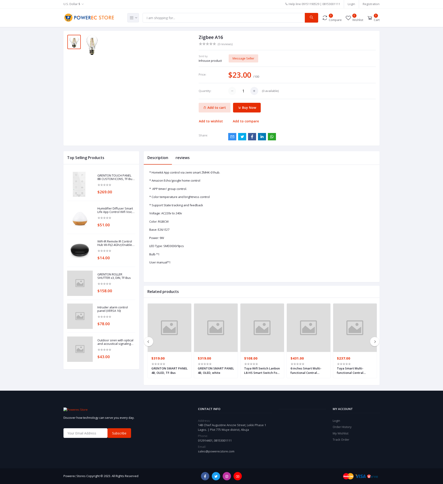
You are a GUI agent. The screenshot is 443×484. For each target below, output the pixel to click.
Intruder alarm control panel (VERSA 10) (112, 309)
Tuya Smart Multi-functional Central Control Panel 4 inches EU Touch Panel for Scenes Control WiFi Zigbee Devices (353, 370)
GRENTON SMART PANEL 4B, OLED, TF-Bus (169, 370)
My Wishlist (340, 433)
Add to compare (246, 121)
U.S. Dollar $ (71, 4)
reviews (183, 157)
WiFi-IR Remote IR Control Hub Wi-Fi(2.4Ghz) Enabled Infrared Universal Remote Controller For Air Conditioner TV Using (116, 243)
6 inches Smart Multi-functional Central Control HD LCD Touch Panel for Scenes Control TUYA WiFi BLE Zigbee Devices (308, 370)
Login (351, 4)
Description (157, 157)
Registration (371, 4)
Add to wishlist (211, 121)
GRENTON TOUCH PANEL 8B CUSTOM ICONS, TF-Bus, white (116, 177)
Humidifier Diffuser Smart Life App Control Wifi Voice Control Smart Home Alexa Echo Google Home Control (116, 210)
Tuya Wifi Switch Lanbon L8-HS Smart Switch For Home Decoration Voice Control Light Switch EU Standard (262, 370)
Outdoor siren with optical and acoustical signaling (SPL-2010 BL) (115, 342)
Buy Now (248, 107)
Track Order (341, 439)
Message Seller (243, 58)
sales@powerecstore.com (216, 451)
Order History (342, 427)
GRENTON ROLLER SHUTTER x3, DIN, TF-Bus (114, 276)
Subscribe (119, 433)
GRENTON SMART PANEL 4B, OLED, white (216, 370)
